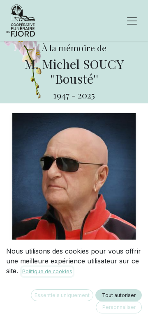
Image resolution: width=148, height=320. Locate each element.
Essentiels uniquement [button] (62, 295)
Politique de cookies (47, 271)
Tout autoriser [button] (119, 295)
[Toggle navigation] (132, 20)
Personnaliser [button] (119, 307)
